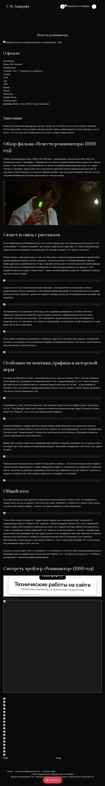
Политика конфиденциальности (27, 771)
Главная (10, 771)
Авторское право (48, 771)
